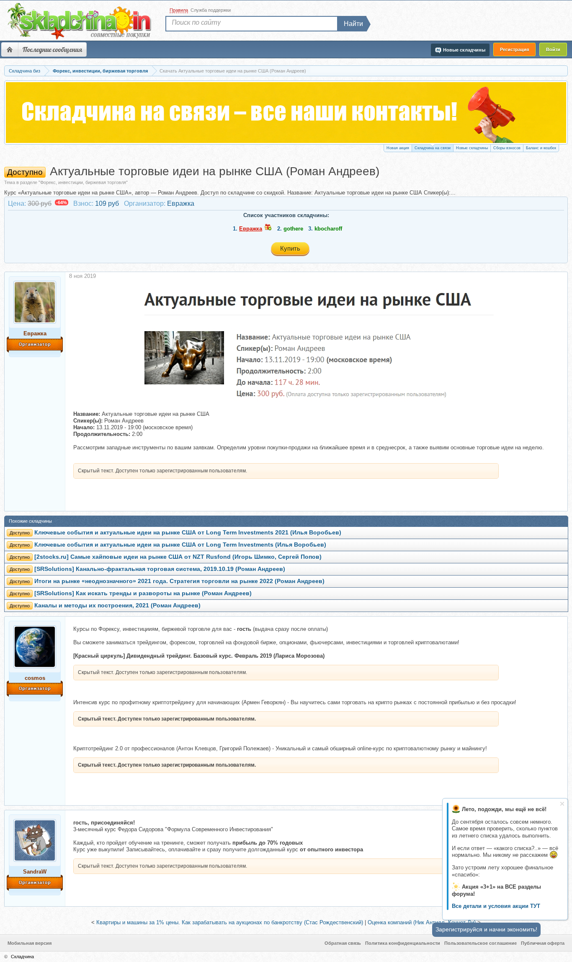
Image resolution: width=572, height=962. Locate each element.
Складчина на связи (433, 148)
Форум (9, 49)
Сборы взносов (506, 148)
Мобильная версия (30, 943)
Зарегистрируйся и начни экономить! (486, 929)
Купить (290, 248)
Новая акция (397, 148)
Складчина (22, 956)
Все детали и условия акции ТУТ (496, 906)
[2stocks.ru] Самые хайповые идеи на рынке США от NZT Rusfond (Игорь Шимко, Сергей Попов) (178, 557)
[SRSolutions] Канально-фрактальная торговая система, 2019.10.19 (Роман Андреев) (159, 569)
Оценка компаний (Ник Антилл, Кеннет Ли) (422, 922)
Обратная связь (343, 943)
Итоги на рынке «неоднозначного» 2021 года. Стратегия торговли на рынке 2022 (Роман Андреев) (179, 581)
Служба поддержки (211, 10)
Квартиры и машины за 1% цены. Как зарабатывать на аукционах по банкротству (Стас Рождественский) (229, 922)
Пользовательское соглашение (480, 943)
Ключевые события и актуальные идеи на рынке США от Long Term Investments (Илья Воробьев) (180, 545)
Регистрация (514, 49)
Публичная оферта (542, 943)
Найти (353, 23)
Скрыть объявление (562, 804)
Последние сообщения (52, 49)
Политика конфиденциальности (402, 943)
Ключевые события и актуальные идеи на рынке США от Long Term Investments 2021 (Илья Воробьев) (187, 532)
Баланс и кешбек (541, 148)
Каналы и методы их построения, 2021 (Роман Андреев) (117, 605)
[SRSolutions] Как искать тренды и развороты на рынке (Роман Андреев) (143, 593)
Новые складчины (472, 148)
